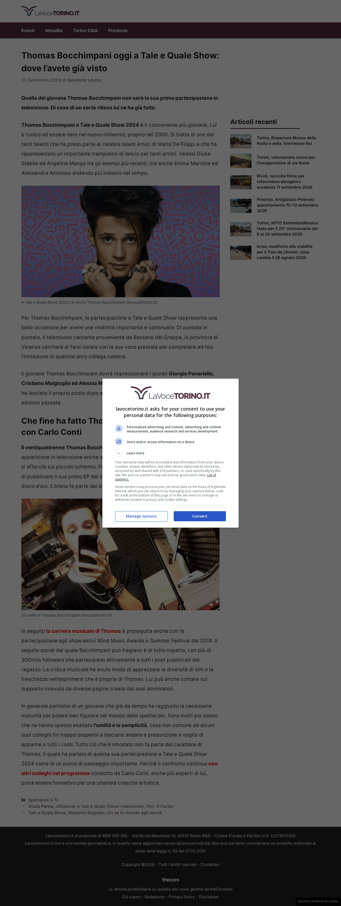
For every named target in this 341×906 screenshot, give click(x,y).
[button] (170, 453)
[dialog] (170, 453)
